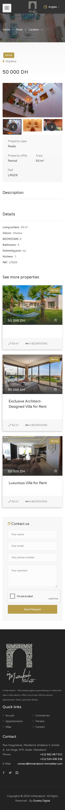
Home (6, 29)
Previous (13, 126)
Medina (10, 61)
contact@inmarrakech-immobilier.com (40, 763)
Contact (40, 726)
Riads (19, 29)
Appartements (14, 721)
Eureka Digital (41, 800)
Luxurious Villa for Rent (28, 483)
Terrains (40, 721)
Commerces (42, 715)
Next (51, 126)
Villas (8, 726)
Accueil (9, 715)
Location (33, 29)
